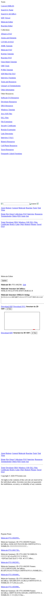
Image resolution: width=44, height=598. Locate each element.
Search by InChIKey (8, 14)
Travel (39, 224)
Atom (3, 208)
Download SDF (7, 307)
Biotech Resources (8, 142)
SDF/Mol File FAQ (8, 74)
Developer (10, 222)
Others (14, 216)
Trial (39, 208)
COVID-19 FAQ (7, 42)
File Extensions (6, 122)
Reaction (29, 208)
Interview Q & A (7, 138)
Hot (7, 214)
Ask (27, 216)
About (11, 214)
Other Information (7, 90)
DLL (32, 222)
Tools (35, 208)
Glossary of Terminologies (11, 86)
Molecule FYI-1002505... (10, 562)
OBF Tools (5, 66)
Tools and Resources (8, 82)
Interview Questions (8, 78)
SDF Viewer (5, 18)
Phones (33, 224)
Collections (18, 214)
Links (17, 224)
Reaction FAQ (6, 58)
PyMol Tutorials (7, 70)
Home (3, 214)
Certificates (5, 224)
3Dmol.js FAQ (6, 34)
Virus (3, 210)
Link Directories (7, 134)
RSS (19, 216)
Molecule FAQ (6, 50)
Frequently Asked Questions (11, 154)
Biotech (27, 224)
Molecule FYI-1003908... (10, 587)
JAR (27, 222)
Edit (24, 285)
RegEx (12, 224)
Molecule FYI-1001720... (10, 550)
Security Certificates (8, 126)
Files (36, 222)
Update (4, 280)
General (15, 208)
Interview (30, 214)
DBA (16, 222)
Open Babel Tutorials (9, 62)
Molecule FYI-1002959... (10, 538)
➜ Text (9, 309)
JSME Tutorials (6, 46)
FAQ (25, 214)
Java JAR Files (6, 114)
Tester (3, 222)
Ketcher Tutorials (7, 54)
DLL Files (5, 118)
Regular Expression (8, 130)
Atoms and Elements (8, 38)
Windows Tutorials (8, 110)
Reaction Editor (7, 26)
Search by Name (7, 10)
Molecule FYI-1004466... (10, 575)
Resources (38, 214)
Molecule (21, 208)
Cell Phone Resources (9, 146)
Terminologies (6, 216)
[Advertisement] (22, 179)
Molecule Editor (7, 22)
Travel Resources (7, 150)
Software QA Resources (10, 98)
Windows (22, 222)
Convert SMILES (7, 6)
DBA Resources (7, 106)
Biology (9, 208)
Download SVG (19, 307)
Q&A (22, 224)
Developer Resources (9, 102)
